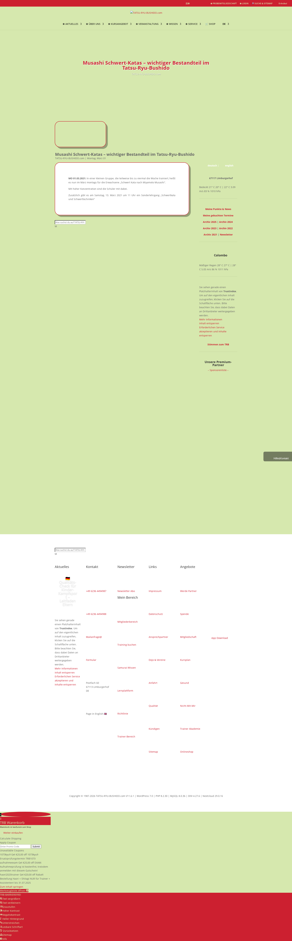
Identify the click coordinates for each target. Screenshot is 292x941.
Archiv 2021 (210, 234)
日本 (188, 4)
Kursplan (185, 659)
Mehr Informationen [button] (210, 319)
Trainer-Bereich (126, 736)
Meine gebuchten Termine (218, 215)
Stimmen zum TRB (218, 344)
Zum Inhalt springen (11, 886)
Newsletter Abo (126, 591)
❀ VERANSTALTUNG (147, 24)
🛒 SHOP (210, 24)
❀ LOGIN (244, 4)
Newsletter (226, 234)
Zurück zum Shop (23, 827)
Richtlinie (122, 713)
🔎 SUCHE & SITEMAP (261, 4)
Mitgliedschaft (188, 637)
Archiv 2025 (209, 221)
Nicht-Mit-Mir (188, 705)
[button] (14, 890)
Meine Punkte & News (218, 209)
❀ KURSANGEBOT (118, 24)
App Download (219, 638)
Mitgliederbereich (127, 621)
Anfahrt (153, 682)
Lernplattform (125, 690)
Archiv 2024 (226, 221)
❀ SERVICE (192, 24)
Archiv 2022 (226, 228)
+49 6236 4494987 (96, 591)
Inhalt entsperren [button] (209, 323)
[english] (194, 4)
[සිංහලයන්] (206, 4)
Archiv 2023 (209, 228)
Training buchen (126, 644)
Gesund (184, 682)
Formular (91, 659)
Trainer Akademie (190, 728)
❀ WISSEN (172, 24)
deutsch (212, 165)
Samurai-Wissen (126, 667)
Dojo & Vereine (157, 659)
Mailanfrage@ (94, 637)
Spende (184, 614)
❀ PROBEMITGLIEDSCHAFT (224, 4)
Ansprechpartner (158, 637)
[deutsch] (200, 4)
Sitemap (153, 751)
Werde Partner (188, 591)
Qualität (153, 705)
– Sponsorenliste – (218, 370)
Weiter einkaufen (13, 832)
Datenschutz (156, 614)
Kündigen (154, 728)
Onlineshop (186, 751)
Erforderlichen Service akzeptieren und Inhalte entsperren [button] (212, 331)
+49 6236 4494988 (96, 614)
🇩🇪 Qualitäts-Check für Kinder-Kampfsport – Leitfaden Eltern (67, 591)
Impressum (155, 591)
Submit (36, 846)
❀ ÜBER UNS (93, 24)
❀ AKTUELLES (70, 24)
